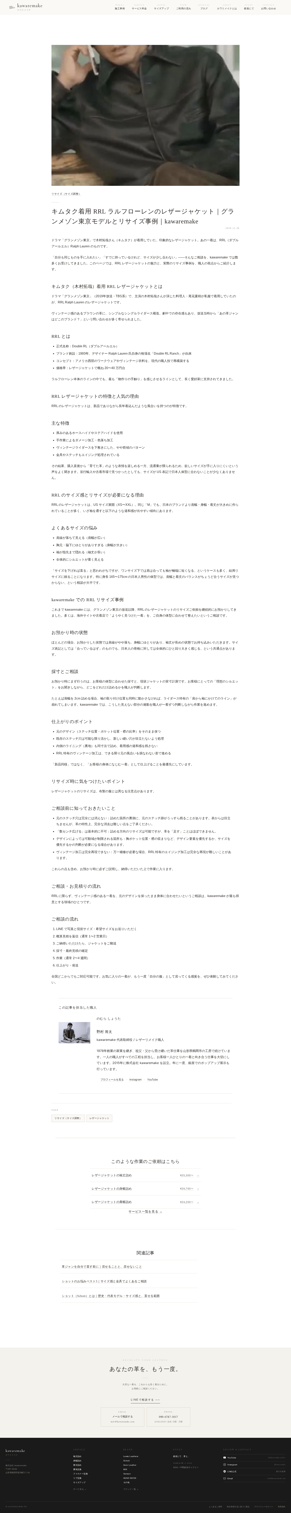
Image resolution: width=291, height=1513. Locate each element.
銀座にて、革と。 (181, 1456)
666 (125, 1469)
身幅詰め (77, 1461)
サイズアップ (79, 1482)
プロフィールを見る (112, 1079)
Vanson (127, 1474)
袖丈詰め (77, 1456)
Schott (126, 1461)
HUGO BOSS (129, 1478)
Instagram (135, 1079)
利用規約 (281, 1507)
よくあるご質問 (215, 1507)
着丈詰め (77, 1465)
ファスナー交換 (80, 1474)
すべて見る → (80, 1489)
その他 (126, 1482)
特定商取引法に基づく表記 (238, 1507)
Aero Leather (129, 1465)
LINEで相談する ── (145, 1399)
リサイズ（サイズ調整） (66, 193)
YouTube (152, 1079)
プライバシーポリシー (263, 1507)
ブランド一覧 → (131, 1489)
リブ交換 (77, 1478)
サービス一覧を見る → (145, 1211)
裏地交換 (77, 1469)
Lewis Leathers (130, 1456)
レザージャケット (99, 1118)
